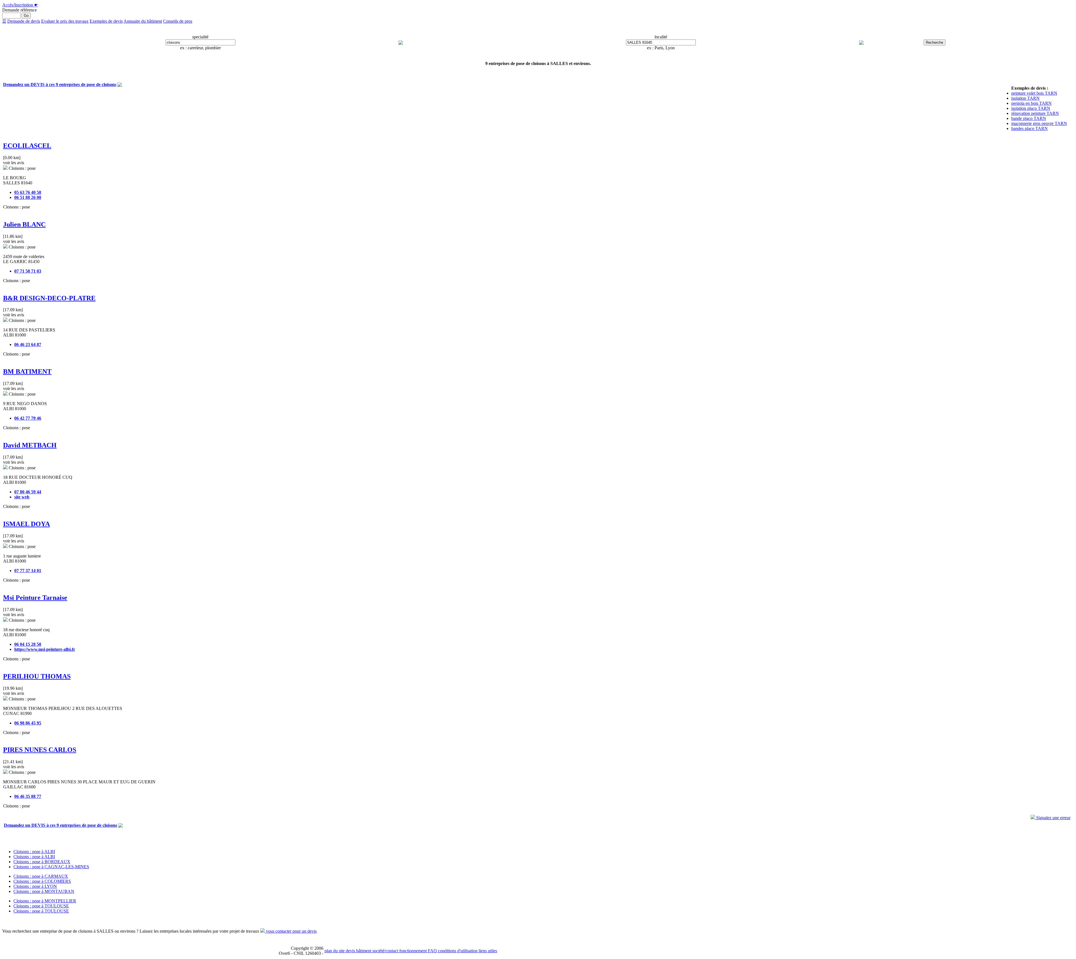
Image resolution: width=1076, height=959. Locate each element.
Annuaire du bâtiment (143, 21)
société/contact (384, 950)
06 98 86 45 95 (27, 723)
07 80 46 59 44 (27, 491)
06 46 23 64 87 (27, 344)
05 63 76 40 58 (27, 192)
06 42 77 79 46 (27, 418)
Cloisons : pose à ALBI (34, 851)
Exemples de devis (106, 21)
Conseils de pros (177, 21)
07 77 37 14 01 (27, 570)
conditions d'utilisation (457, 950)
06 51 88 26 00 (27, 197)
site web (21, 496)
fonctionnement (412, 950)
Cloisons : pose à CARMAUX (40, 876)
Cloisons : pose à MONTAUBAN (43, 891)
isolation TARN (1025, 98)
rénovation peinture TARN (1035, 113)
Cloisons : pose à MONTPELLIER (44, 900)
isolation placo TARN (1030, 108)
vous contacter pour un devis (291, 931)
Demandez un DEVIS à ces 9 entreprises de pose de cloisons (59, 84)
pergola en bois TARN (1031, 103)
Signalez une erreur (1052, 817)
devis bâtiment (358, 950)
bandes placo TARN (1029, 128)
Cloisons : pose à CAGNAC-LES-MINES (51, 866)
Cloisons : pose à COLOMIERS (42, 881)
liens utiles (487, 950)
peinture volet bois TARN (1034, 93)
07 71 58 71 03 (27, 271)
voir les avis (13, 162)
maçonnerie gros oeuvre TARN (1039, 123)
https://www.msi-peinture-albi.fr (44, 649)
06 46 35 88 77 (27, 796)
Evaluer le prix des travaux (65, 21)
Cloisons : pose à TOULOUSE (41, 906)
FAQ (432, 950)
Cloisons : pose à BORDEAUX (41, 861)
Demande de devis (23, 21)
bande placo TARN (1028, 118)
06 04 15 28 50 (27, 644)
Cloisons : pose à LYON (35, 886)
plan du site (334, 950)
